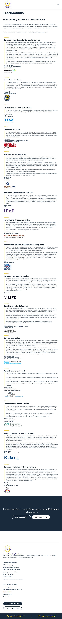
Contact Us (6, 597)
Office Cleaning (8, 565)
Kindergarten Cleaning (10, 572)
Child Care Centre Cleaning (11, 569)
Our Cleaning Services (10, 584)
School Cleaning (8, 574)
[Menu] (58, 4)
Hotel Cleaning (7, 576)
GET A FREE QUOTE (41, 517)
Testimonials (7, 592)
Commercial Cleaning (10, 562)
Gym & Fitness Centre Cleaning (12, 579)
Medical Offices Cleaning (11, 567)
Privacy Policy (7, 594)
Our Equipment (7, 587)
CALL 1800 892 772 (21, 517)
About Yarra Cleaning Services (12, 589)
